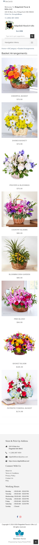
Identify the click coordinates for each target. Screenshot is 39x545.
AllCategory (12, 48)
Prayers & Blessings (19, 185)
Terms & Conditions (12, 473)
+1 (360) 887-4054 (12, 18)
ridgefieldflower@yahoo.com (18, 457)
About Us (9, 471)
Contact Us (9, 478)
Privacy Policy (10, 476)
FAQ (7, 481)
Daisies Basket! (19, 141)
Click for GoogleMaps (13, 14)
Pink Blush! (19, 319)
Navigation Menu (12, 42)
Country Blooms (20, 230)
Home (4, 48)
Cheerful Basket (19, 96)
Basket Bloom (19, 363)
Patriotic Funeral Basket (19, 408)
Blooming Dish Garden (19, 274)
